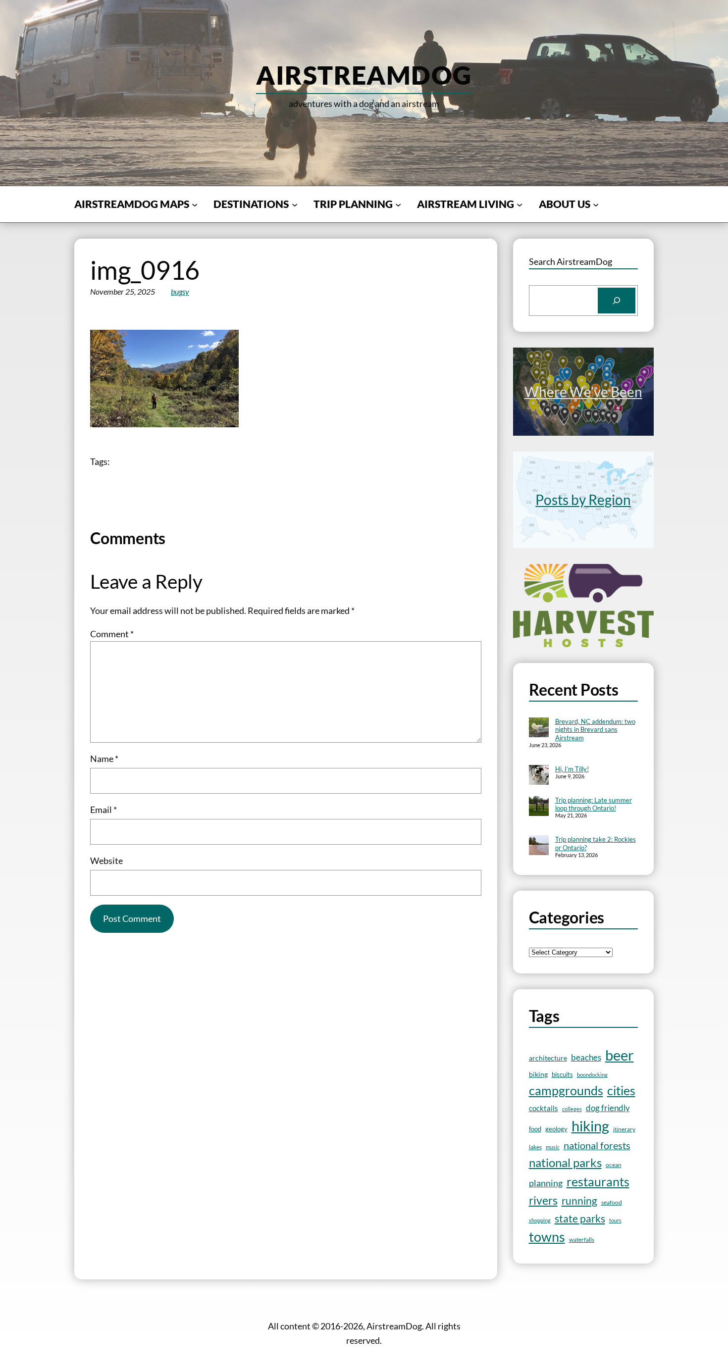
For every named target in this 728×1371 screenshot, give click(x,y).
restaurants (598, 1181)
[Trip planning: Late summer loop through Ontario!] (539, 807)
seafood (611, 1202)
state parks (580, 1218)
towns (547, 1237)
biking (538, 1074)
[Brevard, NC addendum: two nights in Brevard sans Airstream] (539, 728)
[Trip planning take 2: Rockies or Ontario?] (539, 846)
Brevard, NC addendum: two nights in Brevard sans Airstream (595, 729)
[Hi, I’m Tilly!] (539, 776)
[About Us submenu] (596, 204)
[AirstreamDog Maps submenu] (195, 204)
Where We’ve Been (583, 391)
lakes (535, 1146)
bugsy (180, 291)
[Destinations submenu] (295, 204)
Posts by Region (583, 499)
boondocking (592, 1074)
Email (103, 809)
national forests (597, 1145)
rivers (543, 1200)
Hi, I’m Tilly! (572, 769)
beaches (586, 1057)
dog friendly (608, 1108)
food (535, 1129)
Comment (112, 633)
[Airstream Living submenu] (519, 204)
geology (556, 1129)
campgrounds (566, 1090)
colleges (572, 1109)
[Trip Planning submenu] (398, 204)
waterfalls (581, 1239)
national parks (565, 1162)
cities (621, 1090)
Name (104, 758)
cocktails (543, 1108)
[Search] (616, 300)
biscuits (562, 1074)
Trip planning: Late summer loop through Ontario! (593, 804)
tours (615, 1220)
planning (546, 1183)
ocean (614, 1164)
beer (619, 1055)
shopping (540, 1220)
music (553, 1147)
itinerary (624, 1129)
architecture (548, 1058)
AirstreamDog (363, 74)
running (579, 1201)
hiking (590, 1125)
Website (106, 860)
